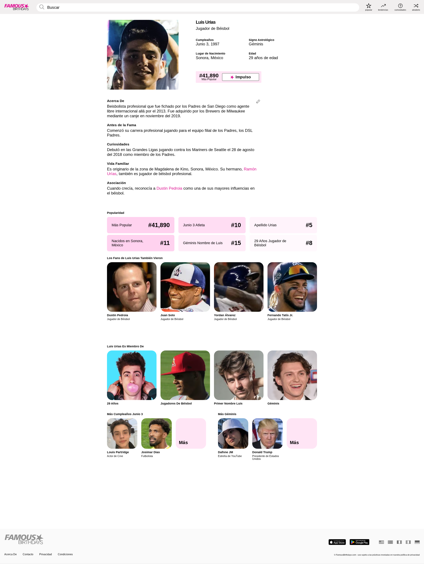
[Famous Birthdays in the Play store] (359, 542)
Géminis (256, 44)
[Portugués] (390, 542)
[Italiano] (408, 542)
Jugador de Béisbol (212, 28)
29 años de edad (263, 57)
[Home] (107, 539)
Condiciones (65, 554)
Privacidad (45, 554)
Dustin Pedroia (169, 188)
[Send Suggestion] (258, 102)
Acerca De (10, 554)
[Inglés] (381, 542)
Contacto (28, 554)
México (217, 57)
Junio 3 (202, 44)
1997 (215, 44)
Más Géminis (227, 414)
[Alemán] (417, 542)
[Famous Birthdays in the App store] (337, 542)
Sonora (202, 57)
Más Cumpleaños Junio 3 (125, 414)
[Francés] (399, 542)
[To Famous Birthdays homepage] (16, 7)
